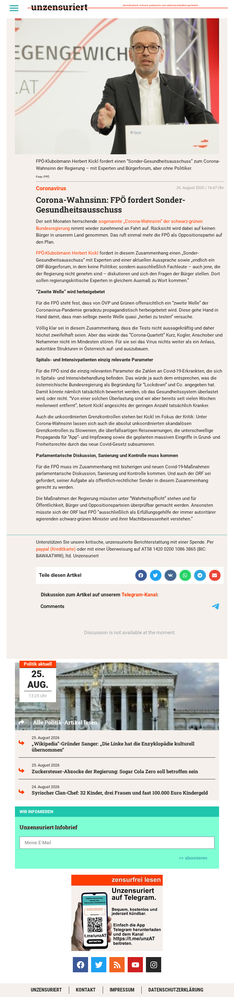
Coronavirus (51, 188)
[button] (14, 8)
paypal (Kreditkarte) (56, 549)
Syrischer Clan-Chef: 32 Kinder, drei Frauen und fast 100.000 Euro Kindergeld (120, 792)
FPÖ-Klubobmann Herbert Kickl (67, 253)
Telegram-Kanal (139, 595)
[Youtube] (135, 964)
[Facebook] (80, 964)
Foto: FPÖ (42, 176)
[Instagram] (153, 964)
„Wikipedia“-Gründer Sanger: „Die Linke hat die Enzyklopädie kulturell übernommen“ (113, 746)
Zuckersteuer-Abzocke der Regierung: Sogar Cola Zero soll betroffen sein (115, 771)
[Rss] (117, 964)
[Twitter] (98, 964)
